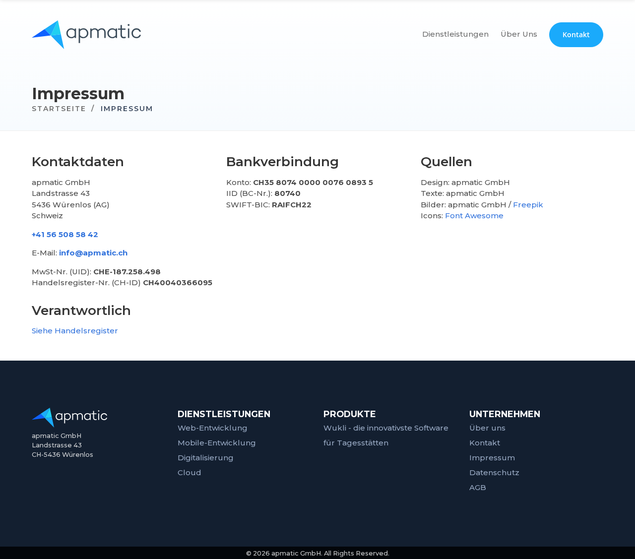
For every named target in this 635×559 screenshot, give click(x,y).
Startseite (59, 108)
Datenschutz (494, 472)
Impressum (492, 457)
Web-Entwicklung (213, 428)
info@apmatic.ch (93, 252)
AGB (477, 487)
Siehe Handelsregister (75, 330)
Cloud (189, 472)
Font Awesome (474, 215)
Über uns (487, 428)
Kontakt (484, 442)
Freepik (528, 204)
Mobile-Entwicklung (217, 442)
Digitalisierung (206, 457)
